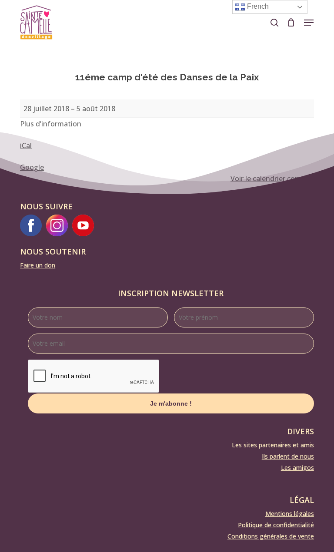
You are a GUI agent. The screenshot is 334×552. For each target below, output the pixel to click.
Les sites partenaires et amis (273, 445)
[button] (309, 22)
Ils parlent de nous (288, 456)
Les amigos (297, 467)
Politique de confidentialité (276, 525)
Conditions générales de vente (270, 536)
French (257, 6)
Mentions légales (289, 513)
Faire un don (37, 265)
